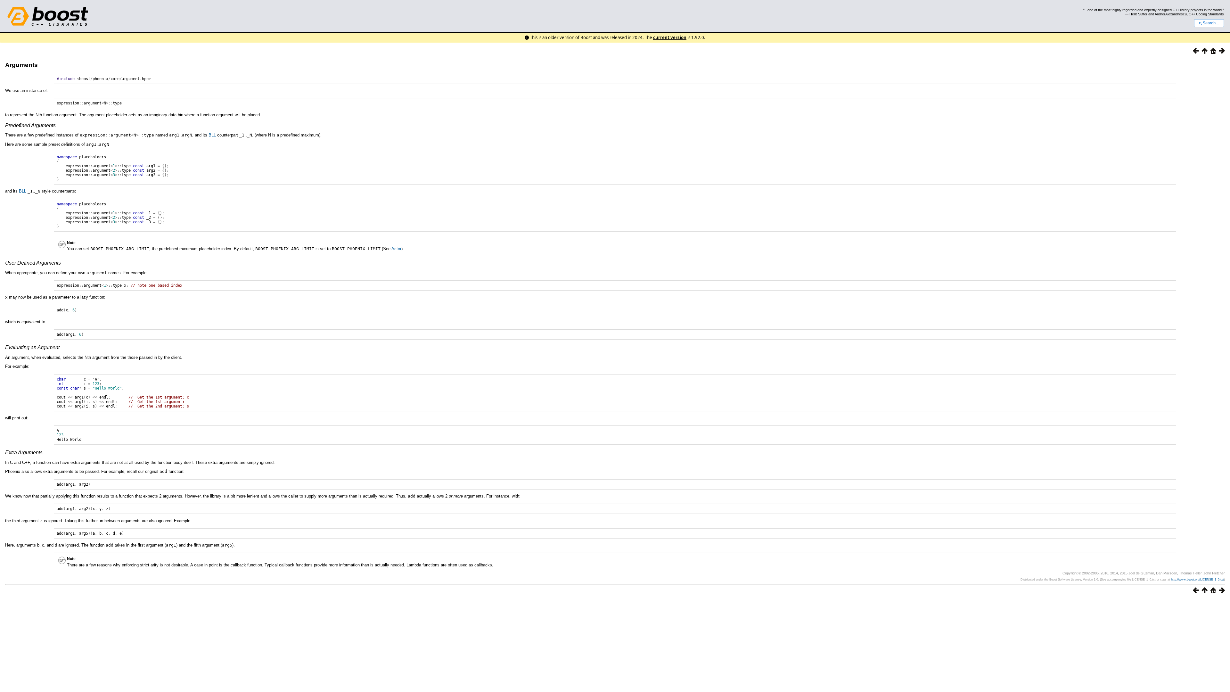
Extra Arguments (24, 452)
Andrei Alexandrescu (1171, 14)
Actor (396, 248)
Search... (1210, 23)
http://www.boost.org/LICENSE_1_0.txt (1197, 579)
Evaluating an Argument (32, 347)
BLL (212, 135)
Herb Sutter (1138, 14)
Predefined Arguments (30, 125)
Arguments (21, 65)
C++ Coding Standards (1206, 14)
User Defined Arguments (33, 263)
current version (669, 37)
